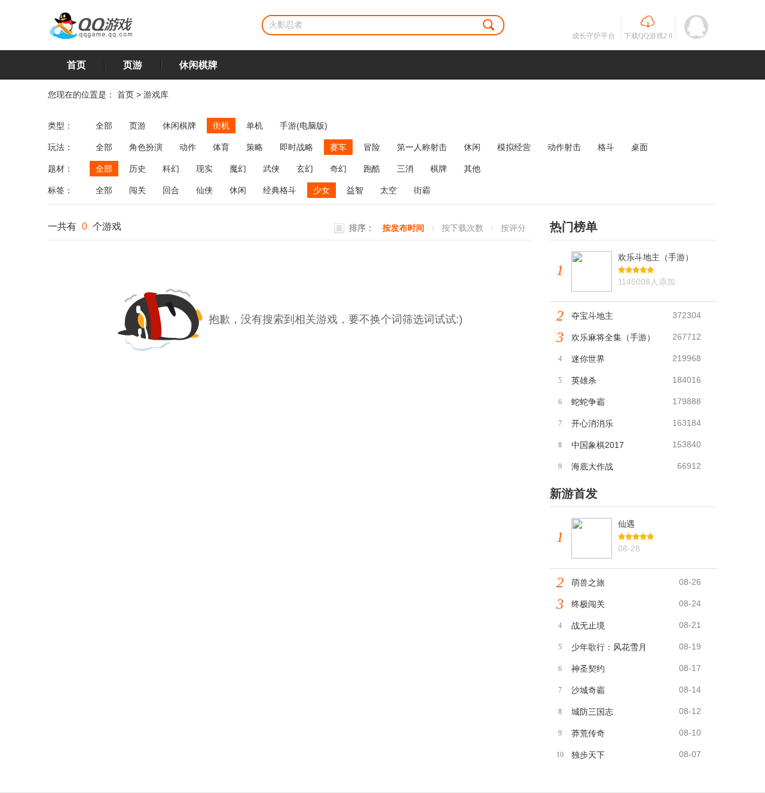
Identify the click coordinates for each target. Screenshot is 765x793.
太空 (388, 190)
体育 (221, 147)
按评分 (513, 228)
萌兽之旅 (588, 582)
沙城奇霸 (588, 690)
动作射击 (564, 147)
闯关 (137, 190)
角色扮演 (146, 147)
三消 (405, 168)
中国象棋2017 (597, 445)
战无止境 (588, 625)
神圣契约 (588, 668)
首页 (76, 65)
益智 (355, 190)
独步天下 (588, 755)
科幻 (171, 168)
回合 (171, 190)
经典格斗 (279, 190)
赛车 (338, 147)
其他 (472, 168)
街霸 (422, 190)
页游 (132, 65)
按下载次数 (463, 228)
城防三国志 (592, 711)
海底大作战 (592, 466)
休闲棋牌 (198, 65)
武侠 (271, 168)
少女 (321, 190)
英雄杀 (583, 380)
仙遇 (626, 524)
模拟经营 (514, 147)
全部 (104, 125)
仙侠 (204, 190)
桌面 (639, 147)
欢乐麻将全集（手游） (613, 337)
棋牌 (438, 168)
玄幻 (304, 168)
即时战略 (296, 147)
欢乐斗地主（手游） (655, 257)
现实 (204, 168)
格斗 (606, 147)
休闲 (472, 147)
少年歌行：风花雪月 (609, 647)
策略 (254, 147)
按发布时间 (403, 228)
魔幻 (238, 168)
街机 (221, 125)
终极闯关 (588, 604)
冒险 (371, 147)
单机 (254, 125)
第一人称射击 (422, 147)
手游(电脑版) (304, 125)
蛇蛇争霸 (588, 402)
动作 (187, 147)
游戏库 (156, 94)
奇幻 (338, 168)
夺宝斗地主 (592, 316)
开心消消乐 (592, 423)
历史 (137, 168)
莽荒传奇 (588, 733)
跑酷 (371, 168)
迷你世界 (588, 359)
